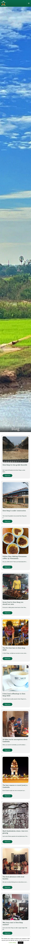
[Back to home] (3, 3)
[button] (29, 3)
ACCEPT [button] (20, 942)
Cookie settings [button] (12, 942)
